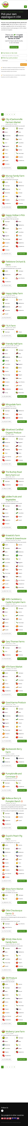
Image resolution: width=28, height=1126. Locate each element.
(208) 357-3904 (7, 1023)
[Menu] (25, 6)
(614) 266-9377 (7, 694)
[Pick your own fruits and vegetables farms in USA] (7, 1118)
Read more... (22, 167)
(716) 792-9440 (7, 931)
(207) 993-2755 (7, 335)
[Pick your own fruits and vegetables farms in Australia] (13, 1118)
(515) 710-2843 (7, 790)
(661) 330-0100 (7, 207)
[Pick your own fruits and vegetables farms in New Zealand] (15, 1118)
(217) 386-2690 (7, 1059)
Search (24, 64)
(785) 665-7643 (7, 285)
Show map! (15, 47)
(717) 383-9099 (7, 741)
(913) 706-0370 (7, 317)
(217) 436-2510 (7, 765)
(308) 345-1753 (7, 902)
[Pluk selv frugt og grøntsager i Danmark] (2, 1118)
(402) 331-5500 (7, 827)
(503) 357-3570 (7, 880)
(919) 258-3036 (7, 658)
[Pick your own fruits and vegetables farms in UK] (18, 1118)
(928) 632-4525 (7, 970)
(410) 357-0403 (7, 421)
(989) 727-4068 (7, 488)
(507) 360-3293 (7, 527)
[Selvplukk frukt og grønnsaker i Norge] (5, 1118)
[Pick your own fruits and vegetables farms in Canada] (10, 1118)
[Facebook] (2, 1111)
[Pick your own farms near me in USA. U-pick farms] (5, 4)
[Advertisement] (14, 95)
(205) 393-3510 (7, 167)
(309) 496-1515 (7, 253)
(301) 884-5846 (7, 396)
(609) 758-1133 (7, 591)
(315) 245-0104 (7, 633)
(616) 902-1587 (7, 464)
